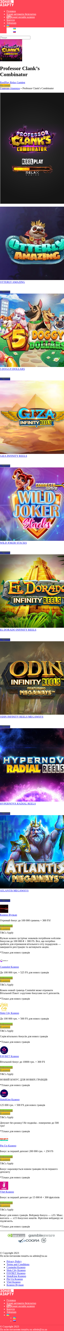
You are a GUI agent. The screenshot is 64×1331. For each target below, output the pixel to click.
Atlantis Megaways (14, 890)
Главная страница (10, 88)
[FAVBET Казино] (4, 1053)
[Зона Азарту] (7, 5)
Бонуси (11, 20)
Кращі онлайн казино (23, 17)
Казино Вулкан (8, 914)
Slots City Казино (9, 1013)
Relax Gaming (17, 82)
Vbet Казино (7, 1191)
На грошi (5, 85)
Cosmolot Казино (9, 967)
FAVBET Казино (9, 1056)
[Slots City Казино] (4, 1010)
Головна (11, 11)
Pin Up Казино (8, 1145)
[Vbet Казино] (4, 1188)
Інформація (6, 926)
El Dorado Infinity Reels (18, 629)
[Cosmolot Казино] (4, 964)
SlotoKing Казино (10, 1099)
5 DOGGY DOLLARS (12, 369)
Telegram (11, 23)
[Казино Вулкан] (4, 912)
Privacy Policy (14, 1261)
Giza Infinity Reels (13, 456)
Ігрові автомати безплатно (21, 14)
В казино (5, 929)
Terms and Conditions (18, 1264)
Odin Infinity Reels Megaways (21, 716)
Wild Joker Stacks (13, 542)
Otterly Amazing (12, 282)
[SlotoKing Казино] (4, 1096)
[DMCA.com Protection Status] (16, 1236)
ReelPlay (5, 82)
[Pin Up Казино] (4, 1142)
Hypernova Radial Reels (18, 803)
